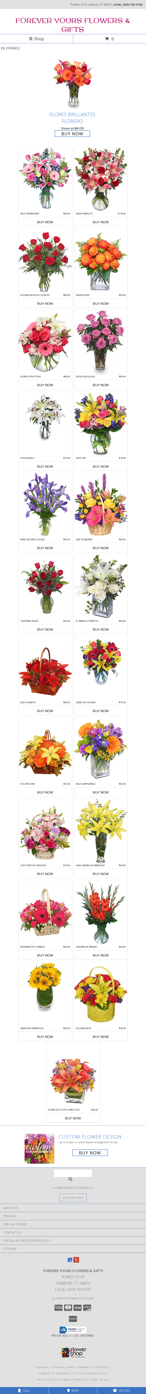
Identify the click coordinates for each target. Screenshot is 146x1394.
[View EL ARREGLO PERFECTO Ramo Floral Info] (100, 587)
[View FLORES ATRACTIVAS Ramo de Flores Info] (45, 342)
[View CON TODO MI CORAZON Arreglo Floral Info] (45, 831)
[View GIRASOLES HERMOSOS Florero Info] (45, 987)
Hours (123, 1390)
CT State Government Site (89, 1373)
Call (25, 1390)
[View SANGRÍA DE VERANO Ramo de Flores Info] (100, 913)
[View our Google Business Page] (70, 1261)
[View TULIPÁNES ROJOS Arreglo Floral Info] (45, 587)
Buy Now (72, 133)
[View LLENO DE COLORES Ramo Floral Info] (100, 661)
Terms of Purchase (74, 1379)
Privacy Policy (47, 1379)
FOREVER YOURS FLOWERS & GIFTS (72, 25)
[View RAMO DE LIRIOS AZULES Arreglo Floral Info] (45, 505)
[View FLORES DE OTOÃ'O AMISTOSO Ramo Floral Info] (73, 1075)
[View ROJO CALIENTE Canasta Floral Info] (45, 668)
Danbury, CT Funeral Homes (55, 1367)
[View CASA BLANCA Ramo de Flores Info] (45, 417)
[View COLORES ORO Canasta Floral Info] (45, 750)
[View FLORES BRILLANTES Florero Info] (73, 83)
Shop (39, 39)
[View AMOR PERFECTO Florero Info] (100, 179)
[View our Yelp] (76, 1261)
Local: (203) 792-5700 (73, 1289)
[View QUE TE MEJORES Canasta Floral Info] (100, 505)
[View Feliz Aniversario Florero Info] (45, 179)
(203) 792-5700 (132, 4)
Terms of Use (99, 1379)
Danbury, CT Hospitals (94, 1367)
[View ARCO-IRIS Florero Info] (100, 424)
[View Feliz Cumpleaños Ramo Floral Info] (100, 750)
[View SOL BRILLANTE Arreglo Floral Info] (100, 994)
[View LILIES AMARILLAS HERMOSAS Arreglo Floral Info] (100, 831)
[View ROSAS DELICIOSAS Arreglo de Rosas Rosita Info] (100, 342)
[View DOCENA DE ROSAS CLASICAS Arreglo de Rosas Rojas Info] (45, 261)
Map (74, 1390)
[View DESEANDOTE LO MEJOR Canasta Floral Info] (45, 913)
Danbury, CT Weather (53, 1373)
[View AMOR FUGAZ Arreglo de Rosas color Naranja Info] (100, 261)
